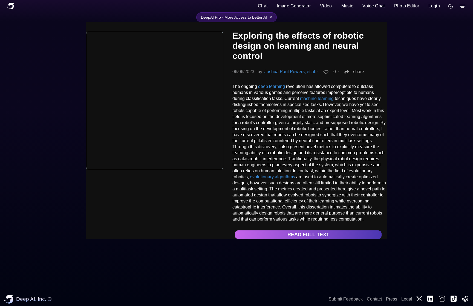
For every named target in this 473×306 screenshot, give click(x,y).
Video (326, 6)
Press (391, 299)
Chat (262, 6)
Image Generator (294, 6)
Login (434, 6)
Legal (406, 299)
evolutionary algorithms (272, 177)
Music (347, 6)
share (358, 71)
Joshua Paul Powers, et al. (290, 71)
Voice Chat (373, 6)
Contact (374, 299)
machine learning (317, 98)
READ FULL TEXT (308, 234)
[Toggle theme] (450, 6)
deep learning (271, 86)
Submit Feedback (345, 299)
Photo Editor (406, 6)
